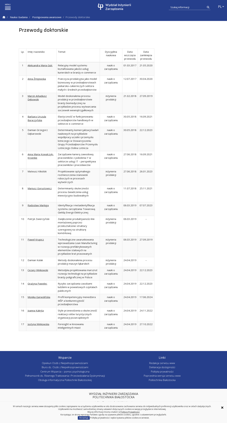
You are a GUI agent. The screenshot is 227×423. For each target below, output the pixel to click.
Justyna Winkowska (38, 324)
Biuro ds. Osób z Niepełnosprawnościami (65, 367)
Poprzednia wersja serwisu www (162, 375)
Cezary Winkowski (38, 270)
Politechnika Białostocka (162, 380)
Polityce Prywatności (130, 412)
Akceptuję (83, 417)
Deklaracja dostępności (162, 367)
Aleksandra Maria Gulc (40, 65)
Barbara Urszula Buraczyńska (37, 118)
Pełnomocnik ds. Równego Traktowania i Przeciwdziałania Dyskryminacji (65, 375)
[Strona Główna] (3, 17)
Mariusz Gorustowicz (40, 188)
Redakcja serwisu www (162, 363)
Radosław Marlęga (38, 205)
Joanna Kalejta (36, 310)
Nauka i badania (19, 17)
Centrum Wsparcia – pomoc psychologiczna (64, 371)
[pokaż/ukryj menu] (8, 8)
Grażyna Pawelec (37, 283)
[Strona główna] (114, 7)
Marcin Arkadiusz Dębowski (37, 97)
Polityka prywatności (162, 371)
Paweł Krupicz (36, 239)
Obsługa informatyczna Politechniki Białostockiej (65, 380)
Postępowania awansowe (46, 17)
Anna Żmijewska (37, 78)
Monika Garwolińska (39, 297)
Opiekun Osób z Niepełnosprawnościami (65, 363)
